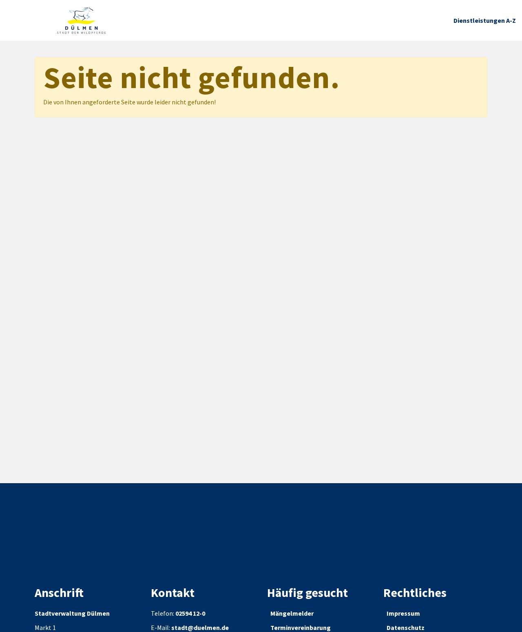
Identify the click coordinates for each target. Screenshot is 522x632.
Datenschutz (406, 627)
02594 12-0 (190, 613)
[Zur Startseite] (82, 20)
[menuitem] (484, 21)
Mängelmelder (292, 613)
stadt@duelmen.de (200, 627)
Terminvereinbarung (300, 627)
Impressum (403, 613)
